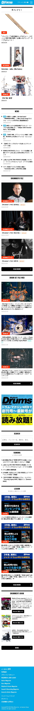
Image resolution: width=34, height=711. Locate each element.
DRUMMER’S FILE (7, 201)
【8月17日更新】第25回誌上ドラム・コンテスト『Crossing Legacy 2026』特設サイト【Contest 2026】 (17, 479)
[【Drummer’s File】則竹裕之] (17, 193)
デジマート (4, 699)
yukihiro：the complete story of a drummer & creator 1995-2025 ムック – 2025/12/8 (22, 631)
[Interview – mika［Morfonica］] (17, 57)
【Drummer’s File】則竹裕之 (10, 204)
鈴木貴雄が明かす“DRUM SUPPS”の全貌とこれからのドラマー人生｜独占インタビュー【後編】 (17, 461)
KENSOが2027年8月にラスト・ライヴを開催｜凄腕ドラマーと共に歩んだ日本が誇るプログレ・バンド (17, 152)
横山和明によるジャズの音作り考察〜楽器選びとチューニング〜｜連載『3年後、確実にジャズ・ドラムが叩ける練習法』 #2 (16, 546)
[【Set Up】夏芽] (17, 86)
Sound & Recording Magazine (10, 689)
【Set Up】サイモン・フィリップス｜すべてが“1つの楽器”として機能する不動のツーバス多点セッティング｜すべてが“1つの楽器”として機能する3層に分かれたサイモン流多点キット (16, 306)
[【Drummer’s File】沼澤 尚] (17, 249)
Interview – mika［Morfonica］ (12, 69)
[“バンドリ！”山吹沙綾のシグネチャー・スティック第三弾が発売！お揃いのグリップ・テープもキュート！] (17, 24)
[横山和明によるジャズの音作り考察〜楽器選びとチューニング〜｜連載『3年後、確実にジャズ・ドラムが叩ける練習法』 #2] (17, 533)
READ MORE (17, 269)
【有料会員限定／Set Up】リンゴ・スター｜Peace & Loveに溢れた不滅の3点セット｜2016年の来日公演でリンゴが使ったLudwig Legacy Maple (17, 338)
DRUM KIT (5, 94)
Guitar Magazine (6, 680)
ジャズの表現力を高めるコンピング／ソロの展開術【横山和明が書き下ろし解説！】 (16, 518)
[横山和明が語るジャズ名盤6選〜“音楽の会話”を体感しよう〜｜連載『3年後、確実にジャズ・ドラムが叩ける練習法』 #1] (17, 563)
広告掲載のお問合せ (7, 702)
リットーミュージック (8, 696)
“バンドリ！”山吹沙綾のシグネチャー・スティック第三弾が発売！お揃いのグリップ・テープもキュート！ (17, 38)
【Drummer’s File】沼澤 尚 (10, 261)
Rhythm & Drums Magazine (9, 686)
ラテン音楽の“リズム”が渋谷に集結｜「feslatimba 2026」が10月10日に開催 (14, 168)
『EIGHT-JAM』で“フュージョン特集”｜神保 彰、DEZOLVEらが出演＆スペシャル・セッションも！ (17, 136)
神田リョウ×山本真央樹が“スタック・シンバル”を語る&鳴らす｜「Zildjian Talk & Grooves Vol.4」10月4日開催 (17, 127)
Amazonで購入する (18, 611)
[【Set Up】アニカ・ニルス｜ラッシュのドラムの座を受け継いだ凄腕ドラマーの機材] (17, 358)
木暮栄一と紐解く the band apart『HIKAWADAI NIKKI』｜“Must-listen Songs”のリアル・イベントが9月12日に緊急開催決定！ (17, 118)
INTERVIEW (6, 65)
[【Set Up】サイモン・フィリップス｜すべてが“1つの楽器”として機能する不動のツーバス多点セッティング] (17, 292)
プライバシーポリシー (8, 675)
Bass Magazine (5, 683)
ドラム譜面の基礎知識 (9, 470)
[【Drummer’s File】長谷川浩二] (17, 221)
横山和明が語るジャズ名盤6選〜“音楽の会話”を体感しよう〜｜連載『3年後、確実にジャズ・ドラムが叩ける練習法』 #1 (16, 576)
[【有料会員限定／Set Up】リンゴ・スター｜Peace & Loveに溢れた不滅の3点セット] (17, 325)
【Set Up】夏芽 (6, 98)
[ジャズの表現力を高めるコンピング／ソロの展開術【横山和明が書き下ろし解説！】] (17, 505)
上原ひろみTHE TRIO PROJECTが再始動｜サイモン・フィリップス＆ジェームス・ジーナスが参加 (17, 161)
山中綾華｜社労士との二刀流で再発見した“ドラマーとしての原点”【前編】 (18, 473)
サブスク (27, 519)
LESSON (5, 514)
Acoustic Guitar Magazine (9, 692)
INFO (4, 32)
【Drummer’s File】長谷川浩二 (11, 233)
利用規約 (4, 672)
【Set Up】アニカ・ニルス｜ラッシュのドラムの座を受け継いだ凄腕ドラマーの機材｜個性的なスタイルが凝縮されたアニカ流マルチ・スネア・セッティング (16, 372)
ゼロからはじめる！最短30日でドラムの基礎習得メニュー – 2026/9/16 (22, 617)
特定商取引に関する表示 (8, 678)
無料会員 (23, 204)
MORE (17, 648)
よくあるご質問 (6, 669)
